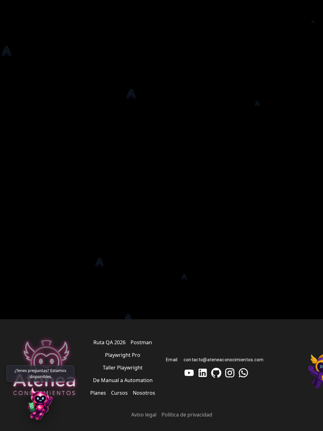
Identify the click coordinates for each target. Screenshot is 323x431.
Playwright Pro (122, 354)
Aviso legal (143, 414)
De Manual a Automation (123, 380)
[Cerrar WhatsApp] (72, 368)
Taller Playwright (123, 367)
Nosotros (144, 392)
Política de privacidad (187, 414)
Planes (98, 392)
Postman (141, 342)
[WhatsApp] (40, 406)
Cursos (119, 392)
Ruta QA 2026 (109, 342)
